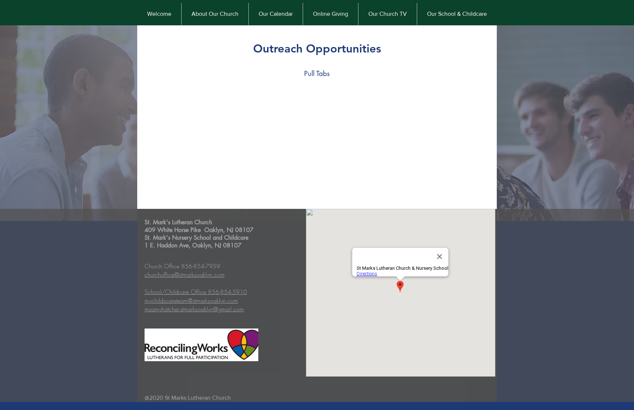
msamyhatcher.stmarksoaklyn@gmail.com (194, 309)
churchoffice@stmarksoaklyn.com (185, 275)
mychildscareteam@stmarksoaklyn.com (191, 301)
